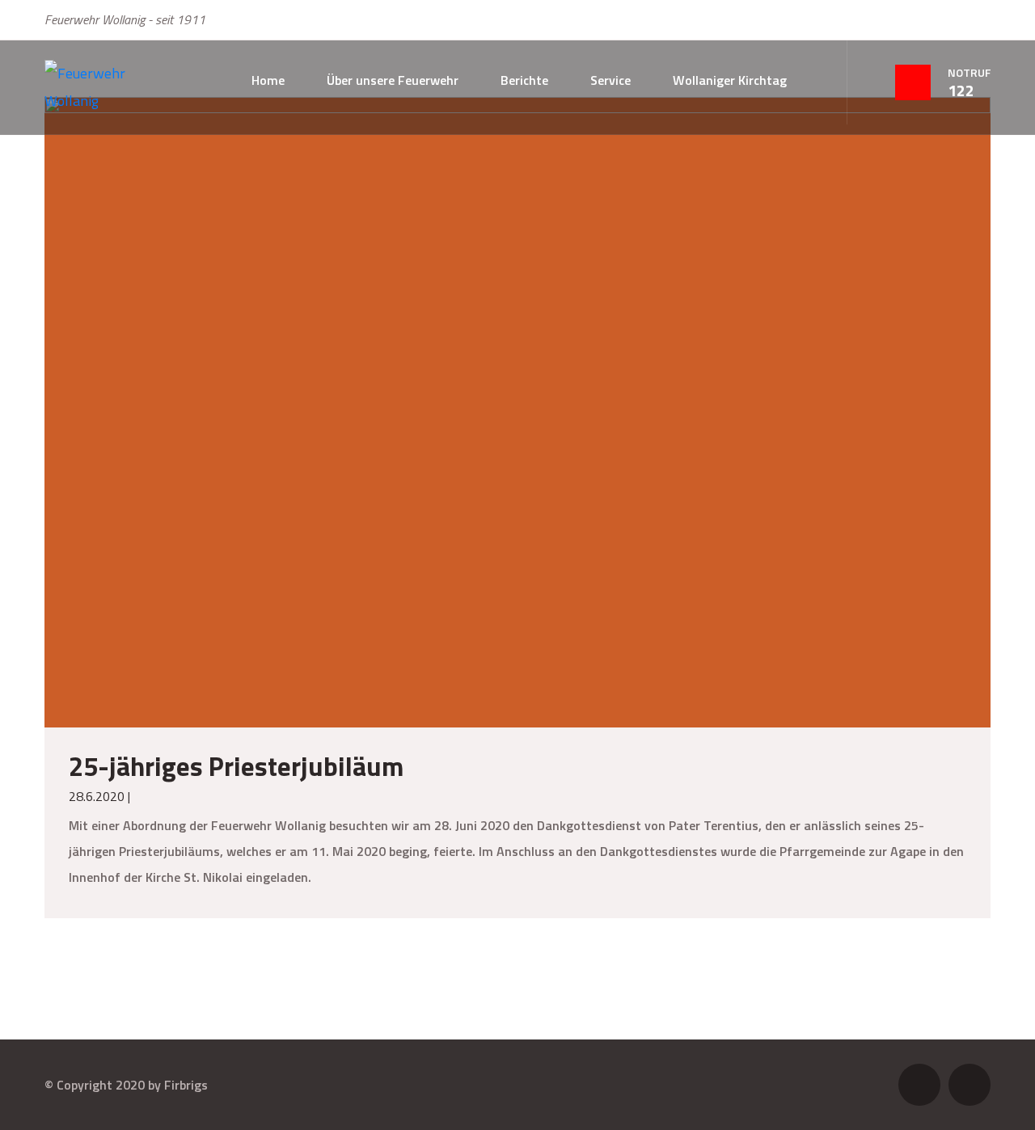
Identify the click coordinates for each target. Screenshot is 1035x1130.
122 (961, 90)
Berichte (524, 80)
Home (268, 80)
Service (610, 80)
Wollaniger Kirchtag (730, 80)
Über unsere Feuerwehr (392, 80)
